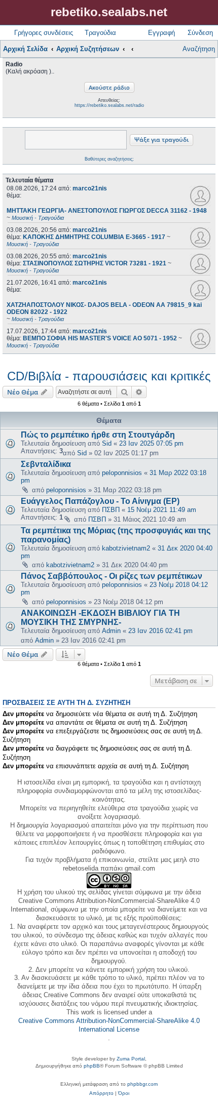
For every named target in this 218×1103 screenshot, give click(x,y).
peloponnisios (122, 473)
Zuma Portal (131, 1058)
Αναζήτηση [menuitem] (199, 49)
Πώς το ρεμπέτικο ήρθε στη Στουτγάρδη (98, 434)
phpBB (92, 1066)
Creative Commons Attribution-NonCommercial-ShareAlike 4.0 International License (109, 1025)
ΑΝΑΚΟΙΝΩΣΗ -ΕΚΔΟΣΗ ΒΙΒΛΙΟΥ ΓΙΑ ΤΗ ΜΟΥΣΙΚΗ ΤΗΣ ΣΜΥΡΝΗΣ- (100, 617)
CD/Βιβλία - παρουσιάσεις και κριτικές (109, 376)
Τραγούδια (100, 32)
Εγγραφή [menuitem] (161, 32)
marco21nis (89, 188)
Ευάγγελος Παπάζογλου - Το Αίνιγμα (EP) (100, 501)
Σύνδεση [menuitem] (200, 32)
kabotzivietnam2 (126, 548)
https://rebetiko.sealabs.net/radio (109, 105)
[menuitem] (101, 1093)
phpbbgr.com (142, 1084)
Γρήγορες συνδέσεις (43, 32)
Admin (111, 631)
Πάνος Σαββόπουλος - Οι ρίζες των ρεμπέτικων (111, 576)
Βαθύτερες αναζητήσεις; (109, 159)
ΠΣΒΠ (111, 510)
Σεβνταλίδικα (46, 464)
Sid (107, 443)
